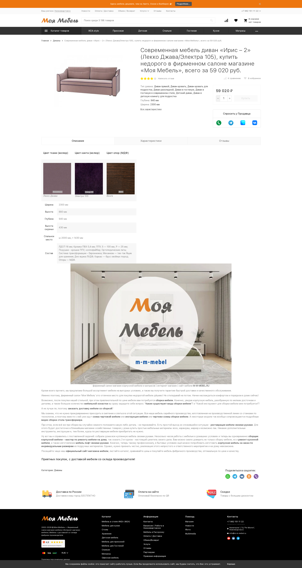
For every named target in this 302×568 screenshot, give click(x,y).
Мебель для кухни (111, 525)
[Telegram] (234, 476)
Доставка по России (68, 491)
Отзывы (157, 11)
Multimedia (190, 533)
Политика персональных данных (55, 559)
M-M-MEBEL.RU (201, 385)
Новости (85, 11)
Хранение (107, 533)
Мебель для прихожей (113, 542)
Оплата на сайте (148, 491)
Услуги (146, 544)
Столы (105, 529)
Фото (188, 529)
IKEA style (94, 31)
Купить (245, 98)
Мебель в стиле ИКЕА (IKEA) (116, 521)
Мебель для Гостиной (113, 546)
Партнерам (149, 552)
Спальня (167, 31)
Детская (142, 31)
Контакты (170, 11)
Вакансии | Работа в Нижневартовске (153, 526)
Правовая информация (154, 556)
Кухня (216, 31)
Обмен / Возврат (126, 11)
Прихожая (118, 31)
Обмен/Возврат (151, 540)
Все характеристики (151, 109)
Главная (45, 40)
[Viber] (256, 476)
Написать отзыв (166, 78)
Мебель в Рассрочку (153, 532)
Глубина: (145, 100)
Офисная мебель (110, 558)
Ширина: (145, 104)
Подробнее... (183, 4)
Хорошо (231, 564)
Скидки (225, 491)
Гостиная (192, 31)
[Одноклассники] (249, 476)
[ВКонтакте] (242, 476)
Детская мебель (110, 537)
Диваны (56, 40)
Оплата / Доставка (104, 11)
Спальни (106, 550)
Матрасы (240, 31)
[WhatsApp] (227, 476)
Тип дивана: (146, 86)
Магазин (189, 521)
